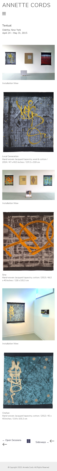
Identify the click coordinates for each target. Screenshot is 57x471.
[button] (4, 13)
